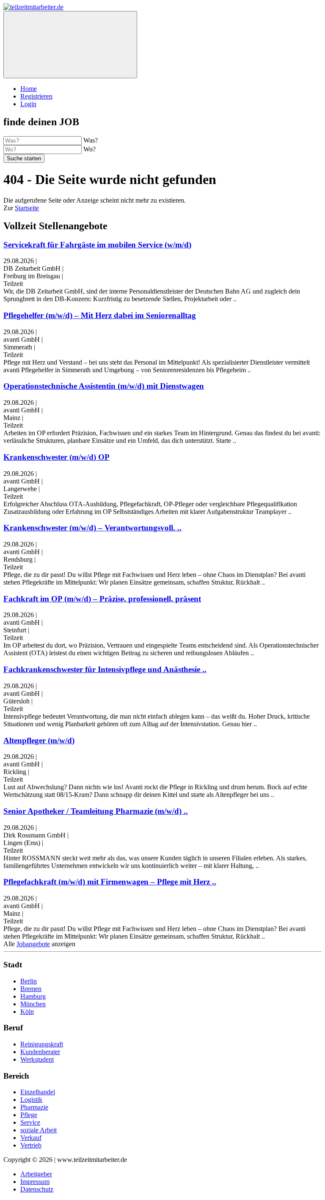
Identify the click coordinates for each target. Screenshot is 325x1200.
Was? (90, 140)
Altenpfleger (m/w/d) (38, 740)
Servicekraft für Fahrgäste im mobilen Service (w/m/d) (97, 244)
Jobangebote (33, 943)
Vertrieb (30, 1145)
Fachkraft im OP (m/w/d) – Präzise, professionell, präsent (102, 598)
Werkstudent (37, 1059)
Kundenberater (40, 1051)
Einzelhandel (37, 1092)
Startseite (27, 207)
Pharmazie (34, 1107)
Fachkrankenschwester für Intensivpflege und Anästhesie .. (105, 669)
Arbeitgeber (36, 1174)
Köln (27, 1011)
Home (28, 88)
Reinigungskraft (41, 1044)
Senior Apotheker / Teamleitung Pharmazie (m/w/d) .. (95, 811)
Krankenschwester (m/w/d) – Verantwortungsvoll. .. (92, 527)
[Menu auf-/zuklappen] (70, 44)
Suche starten (24, 158)
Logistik (31, 1099)
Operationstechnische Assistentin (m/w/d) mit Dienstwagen (103, 386)
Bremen (30, 988)
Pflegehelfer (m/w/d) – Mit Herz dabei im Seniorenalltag (99, 315)
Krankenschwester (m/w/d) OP (56, 457)
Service (30, 1122)
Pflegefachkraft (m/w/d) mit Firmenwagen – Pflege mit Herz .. (109, 881)
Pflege (28, 1114)
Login (28, 103)
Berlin (28, 981)
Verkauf (30, 1137)
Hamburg (33, 996)
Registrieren (36, 96)
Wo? (89, 149)
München (33, 1004)
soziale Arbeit (38, 1130)
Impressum (35, 1181)
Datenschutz (36, 1189)
